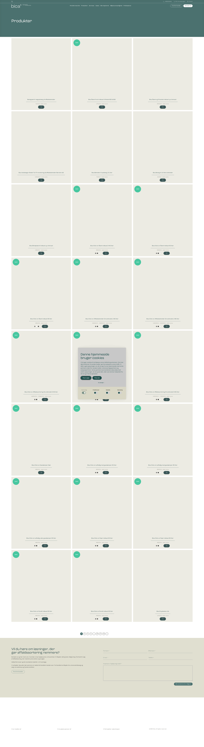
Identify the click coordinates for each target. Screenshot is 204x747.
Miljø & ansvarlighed (116, 5)
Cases (97, 5)
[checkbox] (84, 392)
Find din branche (75, 5)
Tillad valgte (85, 378)
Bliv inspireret (104, 5)
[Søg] (12, 1)
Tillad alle (97, 378)
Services (91, 5)
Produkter (84, 5)
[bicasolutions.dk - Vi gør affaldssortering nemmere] (23, 6)
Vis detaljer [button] (101, 382)
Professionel (127, 5)
